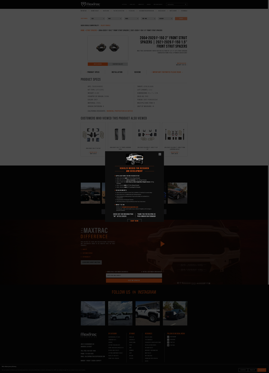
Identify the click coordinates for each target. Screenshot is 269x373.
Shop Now (134, 221)
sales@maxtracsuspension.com (130, 207)
